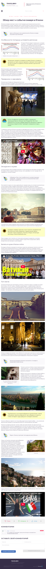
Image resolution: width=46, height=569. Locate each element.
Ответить (42, 530)
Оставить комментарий (8, 551)
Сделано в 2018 (35, 566)
